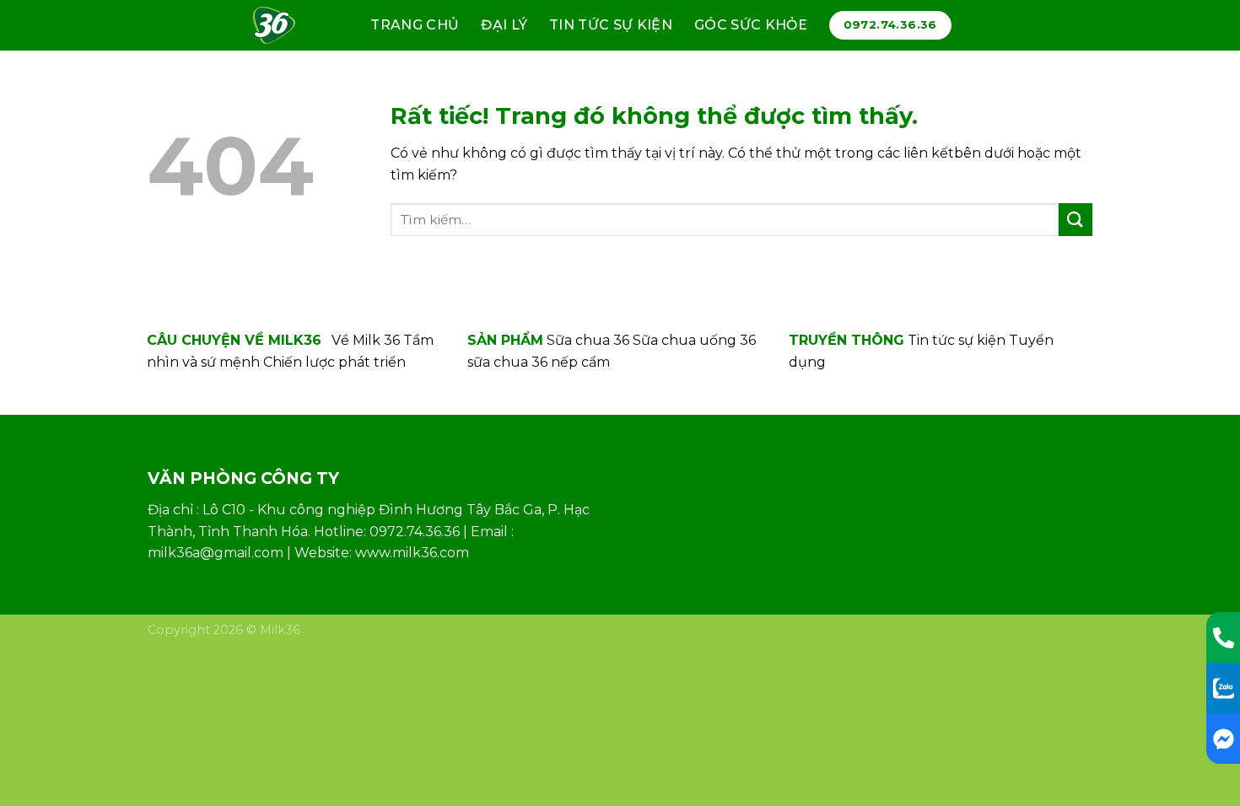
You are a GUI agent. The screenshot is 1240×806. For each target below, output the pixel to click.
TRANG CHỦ (414, 25)
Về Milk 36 (366, 340)
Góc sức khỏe (750, 25)
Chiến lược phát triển (334, 362)
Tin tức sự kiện (610, 25)
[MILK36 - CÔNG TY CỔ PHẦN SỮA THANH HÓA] (281, 25)
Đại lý (504, 25)
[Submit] (1075, 219)
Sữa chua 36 (588, 340)
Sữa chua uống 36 (694, 340)
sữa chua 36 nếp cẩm (538, 362)
